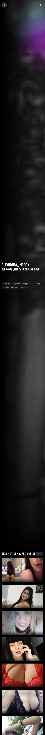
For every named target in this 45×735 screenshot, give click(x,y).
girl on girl (6, 284)
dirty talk (14, 287)
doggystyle (26, 284)
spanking (24, 287)
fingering (16, 284)
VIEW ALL (39, 554)
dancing (37, 284)
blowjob (6, 287)
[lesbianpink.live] (4, 5)
